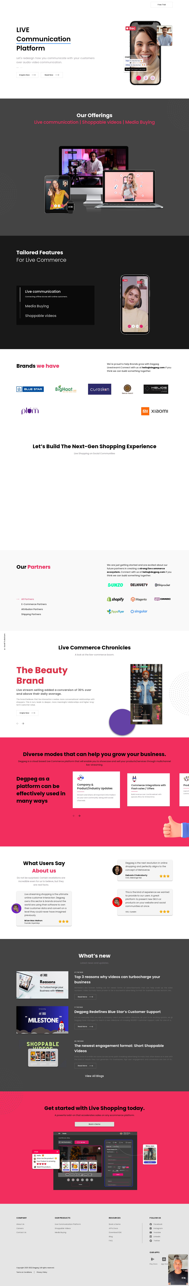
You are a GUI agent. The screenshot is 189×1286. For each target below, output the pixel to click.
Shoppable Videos (63, 1228)
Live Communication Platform (68, 1224)
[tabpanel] (55, 42)
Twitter (157, 1240)
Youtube (157, 1232)
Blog (111, 1236)
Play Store (153, 1264)
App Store (165, 1264)
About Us (20, 1224)
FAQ (110, 1240)
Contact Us (21, 1232)
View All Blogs (94, 1076)
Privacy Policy (42, 1272)
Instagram (158, 1228)
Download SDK (115, 1232)
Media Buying (60, 1232)
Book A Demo (94, 1124)
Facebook (158, 1224)
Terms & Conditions (24, 1272)
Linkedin (156, 1236)
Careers (20, 1228)
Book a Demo (115, 1224)
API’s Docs (113, 1228)
